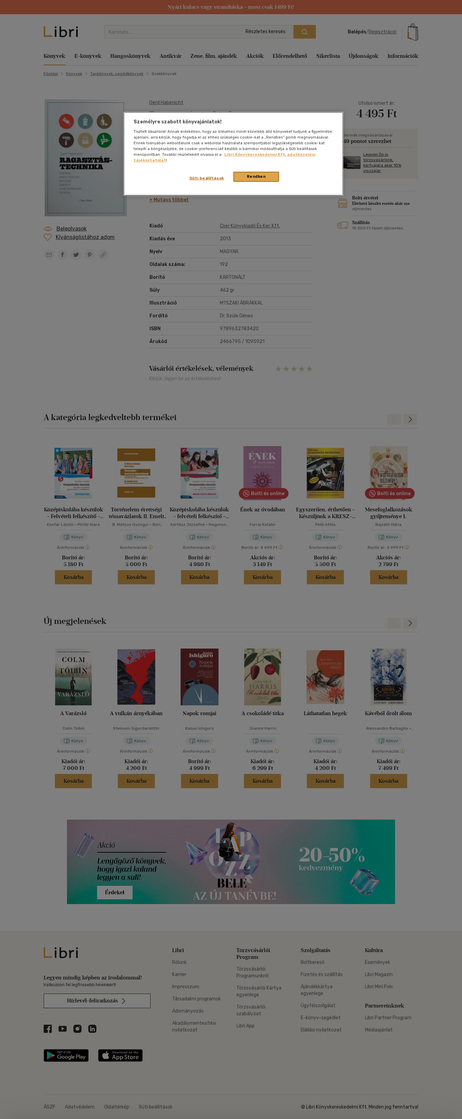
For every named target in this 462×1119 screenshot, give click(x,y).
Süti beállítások (206, 178)
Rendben (256, 176)
